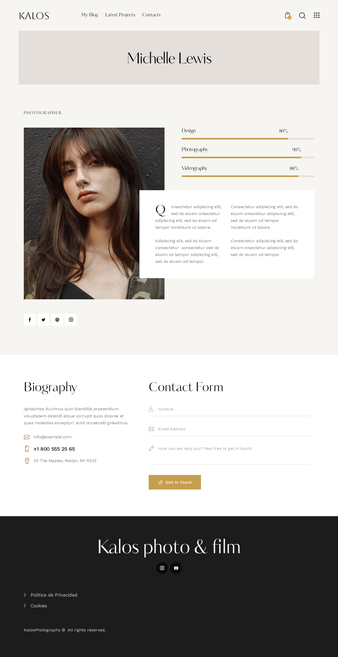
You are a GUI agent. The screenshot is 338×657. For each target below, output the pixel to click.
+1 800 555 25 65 (54, 449)
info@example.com (53, 436)
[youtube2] (176, 568)
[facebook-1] (30, 320)
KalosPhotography (42, 629)
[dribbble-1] (57, 320)
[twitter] (43, 320)
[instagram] (71, 320)
